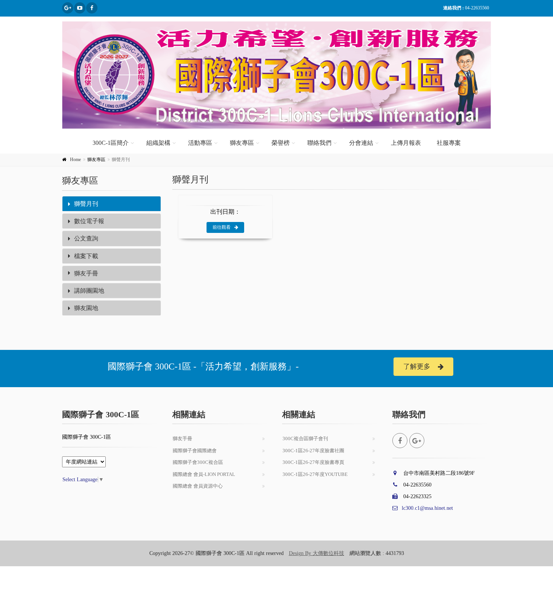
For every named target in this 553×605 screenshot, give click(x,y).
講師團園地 (89, 290)
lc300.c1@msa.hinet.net (427, 508)
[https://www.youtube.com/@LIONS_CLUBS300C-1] (79, 8)
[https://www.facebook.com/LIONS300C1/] (91, 8)
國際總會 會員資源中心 (198, 486)
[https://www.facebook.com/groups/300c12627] (67, 8)
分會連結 (361, 143)
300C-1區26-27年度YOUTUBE (315, 474)
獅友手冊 (86, 273)
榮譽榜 (281, 143)
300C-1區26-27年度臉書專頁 (313, 462)
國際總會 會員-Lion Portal (204, 474)
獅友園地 (86, 308)
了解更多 (416, 366)
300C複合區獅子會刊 (305, 438)
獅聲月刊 (86, 204)
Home (75, 159)
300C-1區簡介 (111, 143)
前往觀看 (222, 227)
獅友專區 (242, 143)
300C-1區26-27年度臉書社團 (313, 450)
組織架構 (158, 143)
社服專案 (449, 143)
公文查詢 (86, 238)
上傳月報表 (406, 143)
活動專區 (200, 143)
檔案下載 (86, 256)
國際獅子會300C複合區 (198, 462)
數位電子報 (89, 221)
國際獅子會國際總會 (195, 450)
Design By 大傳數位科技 (316, 553)
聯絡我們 (319, 143)
